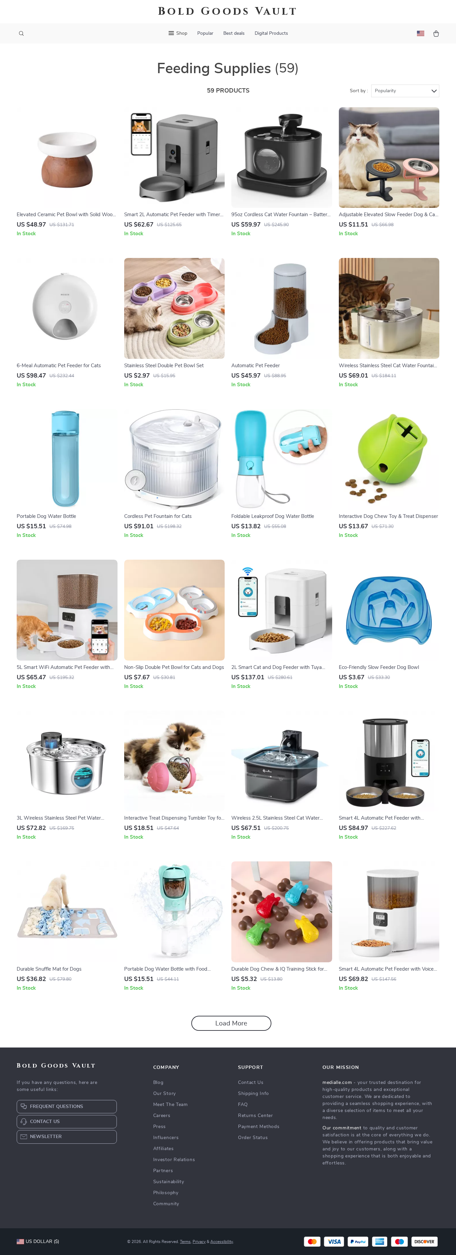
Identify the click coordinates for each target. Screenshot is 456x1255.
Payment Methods (259, 1126)
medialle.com (337, 1082)
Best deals (234, 33)
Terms (185, 1242)
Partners (163, 1170)
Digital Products (271, 33)
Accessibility (221, 1242)
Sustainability (168, 1181)
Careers (162, 1115)
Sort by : (359, 91)
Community (166, 1204)
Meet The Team (170, 1104)
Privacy (199, 1242)
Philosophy (166, 1193)
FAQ (243, 1104)
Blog (158, 1082)
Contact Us (251, 1082)
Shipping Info (253, 1093)
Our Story (164, 1093)
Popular (205, 33)
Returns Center (255, 1115)
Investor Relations (174, 1159)
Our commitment (342, 1128)
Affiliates (163, 1148)
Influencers (166, 1137)
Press (159, 1126)
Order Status (253, 1137)
